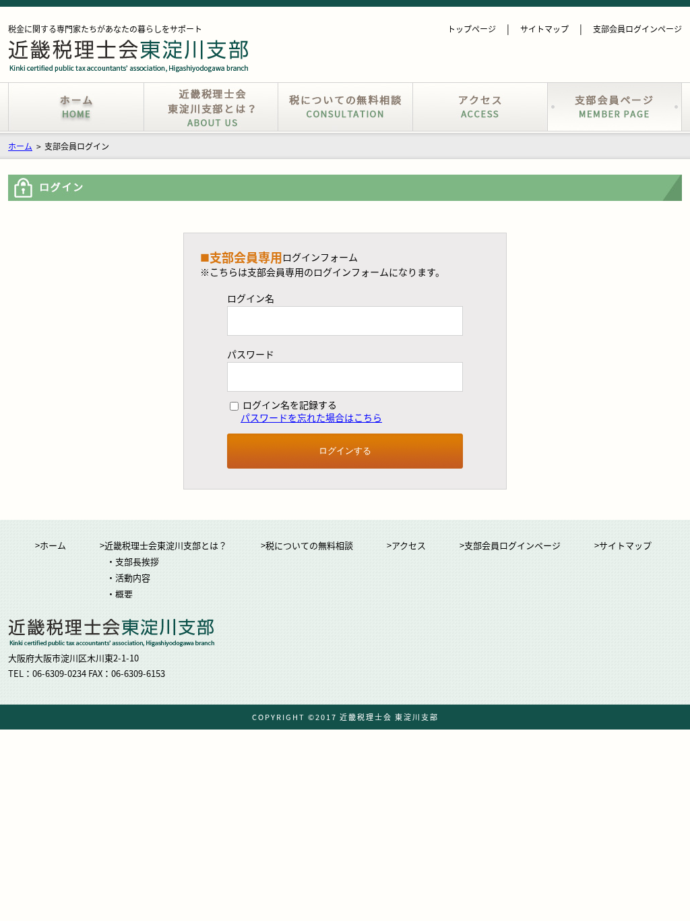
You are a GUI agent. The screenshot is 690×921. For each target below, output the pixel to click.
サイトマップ (544, 28)
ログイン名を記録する (289, 405)
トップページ (471, 28)
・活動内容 (128, 577)
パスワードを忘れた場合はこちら (311, 417)
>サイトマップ (623, 545)
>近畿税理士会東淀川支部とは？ (163, 545)
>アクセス (406, 545)
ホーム (20, 146)
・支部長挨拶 (132, 561)
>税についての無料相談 (307, 545)
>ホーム (50, 545)
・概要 (119, 593)
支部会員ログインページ (637, 28)
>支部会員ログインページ (510, 545)
